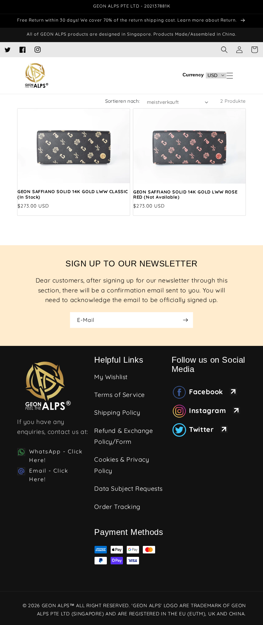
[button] (254, 49)
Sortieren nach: (122, 101)
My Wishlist (111, 377)
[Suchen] (224, 49)
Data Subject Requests (128, 488)
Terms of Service (119, 395)
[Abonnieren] (185, 320)
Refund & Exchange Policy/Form (123, 436)
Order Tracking (117, 507)
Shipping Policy (117, 412)
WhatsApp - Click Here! (56, 456)
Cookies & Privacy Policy (121, 464)
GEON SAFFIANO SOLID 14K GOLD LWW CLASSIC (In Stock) (72, 194)
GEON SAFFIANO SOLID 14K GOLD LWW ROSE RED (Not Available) (185, 194)
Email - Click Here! (48, 475)
